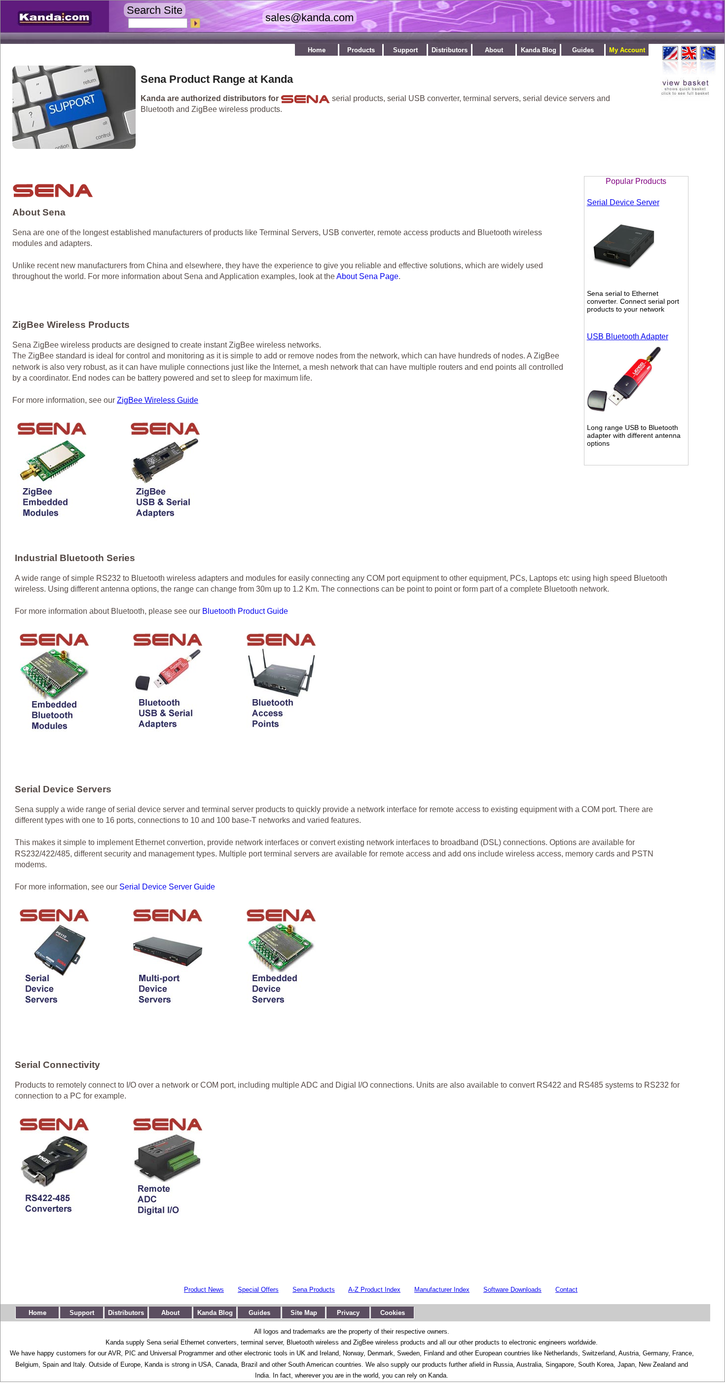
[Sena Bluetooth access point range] (281, 729)
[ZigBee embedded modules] (51, 518)
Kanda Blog (538, 50)
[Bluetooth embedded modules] (54, 729)
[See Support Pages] (69, 146)
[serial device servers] (54, 1004)
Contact (566, 1289)
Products (361, 50)
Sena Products (313, 1289)
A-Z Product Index (374, 1289)
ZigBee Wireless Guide (157, 400)
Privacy (348, 1312)
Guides (583, 50)
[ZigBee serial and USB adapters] (165, 518)
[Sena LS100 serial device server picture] (624, 280)
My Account (627, 50)
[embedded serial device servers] (281, 1004)
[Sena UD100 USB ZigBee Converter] (624, 413)
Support (405, 50)
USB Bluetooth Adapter (627, 336)
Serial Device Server (623, 202)
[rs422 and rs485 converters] (54, 1213)
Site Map (303, 1312)
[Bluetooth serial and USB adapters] (167, 729)
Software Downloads (512, 1289)
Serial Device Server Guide (167, 887)
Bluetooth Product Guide (245, 611)
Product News (204, 1289)
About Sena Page (367, 276)
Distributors (450, 50)
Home (317, 50)
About (494, 50)
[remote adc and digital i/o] (167, 1213)
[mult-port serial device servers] (167, 1004)
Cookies (392, 1312)
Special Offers (258, 1289)
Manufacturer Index (442, 1289)
